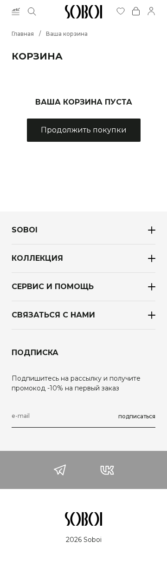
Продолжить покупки (84, 129)
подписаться (136, 416)
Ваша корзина (67, 33)
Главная (23, 33)
